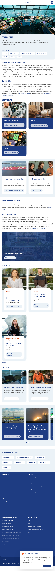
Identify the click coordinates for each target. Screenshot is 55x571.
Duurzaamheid (5, 489)
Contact (3, 512)
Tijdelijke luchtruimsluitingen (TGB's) (10, 538)
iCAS (29, 523)
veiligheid (21, 93)
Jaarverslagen (5, 501)
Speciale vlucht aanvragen (8, 529)
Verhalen (12, 56)
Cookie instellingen (6, 563)
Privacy (14, 563)
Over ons (4, 477)
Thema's (19, 56)
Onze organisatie (14, 53)
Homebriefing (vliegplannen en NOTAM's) (11, 535)
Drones (3, 544)
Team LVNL (5, 56)
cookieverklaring (27, 562)
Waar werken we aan (41, 53)
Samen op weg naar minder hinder (35, 483)
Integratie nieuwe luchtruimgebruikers (36, 529)
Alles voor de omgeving (33, 477)
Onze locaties (5, 483)
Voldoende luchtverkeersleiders (35, 526)
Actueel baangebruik (32, 480)
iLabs (29, 532)
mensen (27, 93)
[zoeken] (52, 2)
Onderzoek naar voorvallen (8, 550)
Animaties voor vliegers (7, 553)
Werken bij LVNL (5, 495)
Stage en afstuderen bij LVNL (8, 498)
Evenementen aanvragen (7, 526)
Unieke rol (5, 53)
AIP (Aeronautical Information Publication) (11, 532)
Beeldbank (4, 504)
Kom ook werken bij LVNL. (37, 228)
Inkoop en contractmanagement (9, 509)
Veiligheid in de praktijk (7, 547)
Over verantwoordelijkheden (8, 480)
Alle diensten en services (7, 520)
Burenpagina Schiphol (32, 489)
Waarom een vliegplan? (7, 523)
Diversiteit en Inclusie (7, 486)
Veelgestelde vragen (32, 492)
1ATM (29, 520)
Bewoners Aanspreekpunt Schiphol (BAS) (37, 486)
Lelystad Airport (5, 541)
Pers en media (5, 507)
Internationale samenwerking (27, 53)
